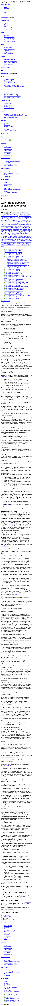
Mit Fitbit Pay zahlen (15, 223)
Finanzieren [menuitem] (3, 32)
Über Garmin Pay (9, 226)
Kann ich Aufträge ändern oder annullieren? (14, 744)
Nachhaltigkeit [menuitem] (7, 150)
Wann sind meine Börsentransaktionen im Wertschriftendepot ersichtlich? (12, 780)
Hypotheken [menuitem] (7, 35)
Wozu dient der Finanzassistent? (11, 727)
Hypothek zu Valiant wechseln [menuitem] (11, 97)
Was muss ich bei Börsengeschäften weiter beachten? (16, 768)
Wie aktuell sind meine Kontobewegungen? (14, 634)
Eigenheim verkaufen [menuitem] (9, 41)
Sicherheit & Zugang (20, 243)
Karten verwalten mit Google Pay (15, 227)
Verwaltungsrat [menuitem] (7, 147)
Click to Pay (12, 217)
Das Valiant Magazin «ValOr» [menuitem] (11, 173)
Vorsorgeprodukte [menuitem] (8, 64)
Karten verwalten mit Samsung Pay (23, 237)
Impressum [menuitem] (6, 934)
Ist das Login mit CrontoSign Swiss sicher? (13, 556)
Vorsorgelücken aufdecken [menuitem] (10, 62)
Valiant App (14, 242)
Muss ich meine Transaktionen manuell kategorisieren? (16, 707)
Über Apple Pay (5, 217)
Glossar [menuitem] (6, 937)
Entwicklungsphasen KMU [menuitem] (11, 117)
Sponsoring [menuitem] (7, 153)
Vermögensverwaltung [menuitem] (9, 49)
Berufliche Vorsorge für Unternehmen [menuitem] (13, 114)
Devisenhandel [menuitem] (7, 129)
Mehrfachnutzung (10, 243)
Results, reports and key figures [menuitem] (12, 189)
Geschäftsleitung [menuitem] (8, 149)
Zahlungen (19, 220)
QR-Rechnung (17, 234)
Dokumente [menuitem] (7, 936)
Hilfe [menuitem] (5, 929)
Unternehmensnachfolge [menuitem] (10, 130)
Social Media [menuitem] (7, 176)
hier (1, 410)
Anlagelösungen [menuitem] (8, 105)
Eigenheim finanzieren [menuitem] (9, 38)
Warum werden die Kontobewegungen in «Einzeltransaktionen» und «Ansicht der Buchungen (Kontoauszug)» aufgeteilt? (14, 610)
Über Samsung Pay (19, 239)
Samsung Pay (12, 233)
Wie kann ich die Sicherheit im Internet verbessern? (15, 501)
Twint (9, 242)
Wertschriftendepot (11, 220)
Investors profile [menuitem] (8, 184)
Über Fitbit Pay (24, 223)
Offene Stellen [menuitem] (7, 162)
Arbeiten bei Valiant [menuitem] (5, 158)
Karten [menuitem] (5, 26)
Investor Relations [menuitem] (5, 179)
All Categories (4, 214)
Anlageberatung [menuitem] (8, 47)
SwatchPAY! (19, 233)
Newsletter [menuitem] (6, 927)
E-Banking (3, 212)
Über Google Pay (11, 229)
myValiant (26, 233)
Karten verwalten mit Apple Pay (11, 216)
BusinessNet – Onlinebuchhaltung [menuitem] (12, 85)
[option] (14, 249)
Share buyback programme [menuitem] (10, 192)
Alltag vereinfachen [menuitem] (9, 126)
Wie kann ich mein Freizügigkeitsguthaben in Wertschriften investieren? (13, 310)
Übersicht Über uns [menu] (5, 140)
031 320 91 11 (11, 524)
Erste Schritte (26, 221)
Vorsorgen (15, 245)
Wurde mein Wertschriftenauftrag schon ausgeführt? (16, 788)
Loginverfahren (23, 230)
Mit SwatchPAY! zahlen (23, 240)
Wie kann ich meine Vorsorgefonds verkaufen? (14, 303)
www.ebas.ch (4, 546)
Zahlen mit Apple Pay (25, 216)
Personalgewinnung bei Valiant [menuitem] (12, 161)
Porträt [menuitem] (5, 146)
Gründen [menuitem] (6, 123)
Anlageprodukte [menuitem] (8, 52)
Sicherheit (3, 220)
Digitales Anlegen (27, 217)
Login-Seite (4, 376)
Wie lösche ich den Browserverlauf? (12, 548)
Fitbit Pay (20, 221)
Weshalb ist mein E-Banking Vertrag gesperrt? (14, 892)
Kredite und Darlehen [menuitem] (9, 93)
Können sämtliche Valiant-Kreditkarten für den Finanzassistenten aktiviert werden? (13, 643)
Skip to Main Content (6, 4)
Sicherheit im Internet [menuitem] (9, 930)
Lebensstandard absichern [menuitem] (10, 61)
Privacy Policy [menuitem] (7, 933)
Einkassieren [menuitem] (7, 83)
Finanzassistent (16, 219)
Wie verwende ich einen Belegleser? (12, 392)
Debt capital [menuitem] (7, 188)
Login (5, 14)
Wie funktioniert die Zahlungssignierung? (13, 428)
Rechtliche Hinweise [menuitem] (9, 931)
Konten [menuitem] (6, 25)
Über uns (6, 10)
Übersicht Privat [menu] (4, 17)
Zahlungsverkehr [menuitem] (8, 27)
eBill (23, 220)
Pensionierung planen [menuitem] (9, 59)
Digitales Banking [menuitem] (5, 67)
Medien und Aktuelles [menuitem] (5, 168)
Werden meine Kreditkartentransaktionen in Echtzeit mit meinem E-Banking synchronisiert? (16, 656)
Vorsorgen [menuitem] (3, 56)
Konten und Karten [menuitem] (5, 20)
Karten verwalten (5, 223)
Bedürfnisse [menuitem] (3, 120)
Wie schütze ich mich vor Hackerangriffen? (13, 508)
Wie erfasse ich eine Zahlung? (10, 489)
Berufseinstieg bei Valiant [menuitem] (10, 164)
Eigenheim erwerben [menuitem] (9, 37)
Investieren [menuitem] (6, 127)
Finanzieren (15, 221)
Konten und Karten (25, 219)
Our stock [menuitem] (6, 191)
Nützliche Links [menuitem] (4, 922)
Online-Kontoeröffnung (7, 234)
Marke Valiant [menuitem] (7, 152)
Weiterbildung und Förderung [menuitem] (11, 165)
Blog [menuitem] (2, 70)
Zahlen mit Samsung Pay (7, 239)
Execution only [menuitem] (8, 50)
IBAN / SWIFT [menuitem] (8, 926)
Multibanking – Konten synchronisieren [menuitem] (14, 86)
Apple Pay (15, 214)
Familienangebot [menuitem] (8, 29)
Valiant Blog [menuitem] (7, 174)
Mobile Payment (11, 232)
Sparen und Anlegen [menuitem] (5, 100)
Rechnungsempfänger (6, 221)
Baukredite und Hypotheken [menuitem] (11, 94)
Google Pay (17, 226)
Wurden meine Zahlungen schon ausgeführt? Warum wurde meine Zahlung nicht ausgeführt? (15, 437)
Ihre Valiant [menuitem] (3, 143)
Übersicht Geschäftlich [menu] (6, 73)
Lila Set (24, 245)
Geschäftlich (7, 8)
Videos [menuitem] (5, 939)
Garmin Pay (4, 224)
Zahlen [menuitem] (2, 76)
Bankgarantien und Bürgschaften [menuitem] (12, 96)
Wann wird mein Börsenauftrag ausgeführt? (14, 832)
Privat (5, 7)
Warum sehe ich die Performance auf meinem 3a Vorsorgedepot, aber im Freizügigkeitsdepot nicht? (14, 347)
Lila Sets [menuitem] (6, 23)
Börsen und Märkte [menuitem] (9, 53)
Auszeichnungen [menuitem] (8, 155)
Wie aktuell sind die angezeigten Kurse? (13, 753)
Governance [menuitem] (7, 186)
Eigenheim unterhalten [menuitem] (9, 39)
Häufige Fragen (20, 229)
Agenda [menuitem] (6, 185)
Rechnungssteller (16, 236)
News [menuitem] (5, 182)
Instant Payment (15, 230)
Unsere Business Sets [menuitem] (9, 82)
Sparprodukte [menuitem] (7, 103)
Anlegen (10, 214)
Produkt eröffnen (8, 12)
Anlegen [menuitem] (2, 44)
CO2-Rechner (19, 217)
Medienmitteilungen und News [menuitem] (11, 171)
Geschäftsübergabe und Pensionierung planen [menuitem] (15, 115)
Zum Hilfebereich (5, 301)
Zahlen (20, 245)
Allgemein (9, 219)
